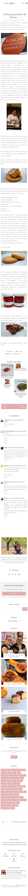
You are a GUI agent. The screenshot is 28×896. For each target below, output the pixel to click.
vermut (13, 805)
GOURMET (3, 283)
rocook (21, 797)
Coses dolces (22, 775)
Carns (14, 772)
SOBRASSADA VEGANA (7, 386)
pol (6, 794)
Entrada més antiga (21, 406)
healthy (23, 786)
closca (18, 772)
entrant (8, 781)
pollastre (11, 794)
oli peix (20, 789)
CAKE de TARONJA (14, 711)
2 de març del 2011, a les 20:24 (14, 421)
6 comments (21, 20)
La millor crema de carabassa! (20, 369)
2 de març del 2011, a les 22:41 (16, 448)
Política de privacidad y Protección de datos (15, 845)
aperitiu (3, 770)
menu (2, 789)
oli (15, 789)
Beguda (23, 770)
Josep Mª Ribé (12, 100)
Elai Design (22, 886)
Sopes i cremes (14, 800)
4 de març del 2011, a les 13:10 (14, 483)
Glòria (6, 448)
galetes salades (11, 786)
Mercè (6, 498)
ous (8, 792)
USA (14, 803)
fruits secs (3, 786)
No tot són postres (9, 431)
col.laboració (4, 775)
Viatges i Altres (4, 808)
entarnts (3, 781)
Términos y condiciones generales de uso (14, 843)
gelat (18, 786)
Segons (7, 800)
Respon (5, 426)
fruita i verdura (16, 783)
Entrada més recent (6, 406)
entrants (14, 781)
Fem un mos (7, 482)
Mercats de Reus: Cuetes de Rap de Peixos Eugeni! (14, 655)
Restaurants (15, 797)
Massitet (6, 466)
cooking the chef (13, 775)
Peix (25, 792)
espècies (20, 781)
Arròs (8, 770)
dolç (22, 778)
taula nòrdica (23, 800)
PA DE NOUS (12, 885)
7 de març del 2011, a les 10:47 (16, 498)
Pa (11, 792)
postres (16, 794)
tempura (3, 803)
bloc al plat (3, 772)
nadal (12, 789)
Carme (14, 76)
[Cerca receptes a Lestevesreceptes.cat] (19, 822)
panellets (15, 792)
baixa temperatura (15, 770)
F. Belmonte (7, 420)
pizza (2, 794)
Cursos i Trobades (15, 778)
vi (17, 805)
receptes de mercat (5, 797)
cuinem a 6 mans (5, 778)
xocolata (12, 808)
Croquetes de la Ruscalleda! (14, 739)
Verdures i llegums (5, 805)
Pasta (21, 792)
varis (18, 803)
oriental (3, 792)
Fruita (9, 783)
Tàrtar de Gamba (7, 378)
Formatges (3, 783)
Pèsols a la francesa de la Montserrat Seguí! (21, 395)
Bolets (9, 772)
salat (2, 800)
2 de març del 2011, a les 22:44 (18, 466)
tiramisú (9, 803)
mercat (7, 789)
